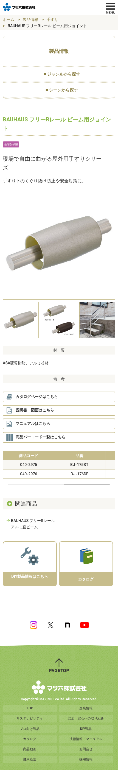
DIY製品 (86, 729)
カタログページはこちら (37, 396)
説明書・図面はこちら (35, 410)
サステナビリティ (29, 718)
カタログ (29, 739)
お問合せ (85, 749)
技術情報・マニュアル (85, 739)
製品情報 (30, 19)
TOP (29, 708)
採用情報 (85, 759)
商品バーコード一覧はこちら (41, 437)
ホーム (8, 19)
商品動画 (29, 749)
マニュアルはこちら (33, 423)
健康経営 (29, 759)
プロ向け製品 (30, 729)
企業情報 (85, 708)
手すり (52, 19)
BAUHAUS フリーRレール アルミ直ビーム (33, 523)
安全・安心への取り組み (86, 718)
